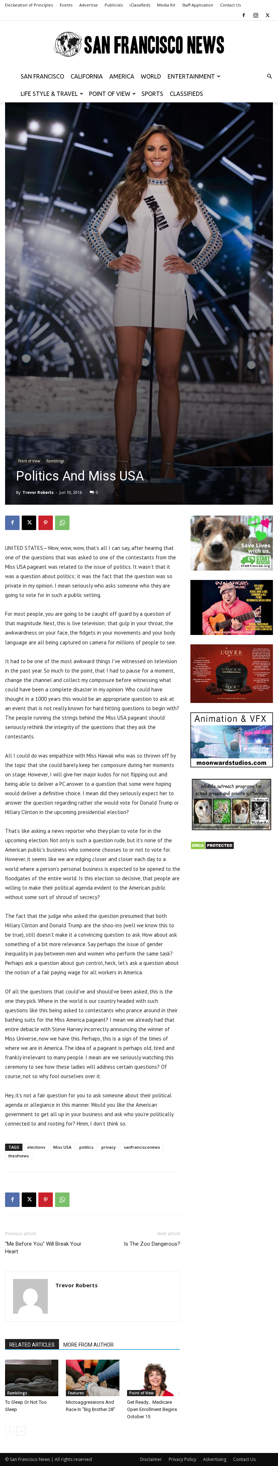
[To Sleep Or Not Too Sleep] (31, 1378)
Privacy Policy (182, 1459)
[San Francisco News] (139, 44)
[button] (269, 76)
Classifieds (186, 93)
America (121, 76)
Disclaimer (151, 1459)
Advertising (214, 1459)
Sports (152, 93)
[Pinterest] (45, 523)
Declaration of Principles (29, 5)
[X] (267, 15)
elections (36, 1147)
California (87, 76)
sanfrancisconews (142, 1147)
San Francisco (42, 76)
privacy (108, 1147)
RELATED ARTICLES (32, 1345)
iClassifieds (140, 5)
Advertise (88, 5)
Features (76, 1392)
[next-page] (21, 1431)
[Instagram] (255, 15)
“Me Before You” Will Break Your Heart (43, 1248)
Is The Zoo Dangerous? (152, 1244)
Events (66, 5)
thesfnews (18, 1155)
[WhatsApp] (62, 523)
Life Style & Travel (49, 93)
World (151, 76)
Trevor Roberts (38, 492)
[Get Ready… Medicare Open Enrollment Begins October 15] (153, 1378)
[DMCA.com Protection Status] (212, 847)
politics (86, 1147)
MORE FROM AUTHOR (88, 1345)
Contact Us (230, 5)
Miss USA (62, 1147)
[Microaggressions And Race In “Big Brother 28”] (92, 1378)
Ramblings (55, 460)
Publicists (114, 5)
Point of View (109, 93)
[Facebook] (243, 15)
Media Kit (166, 5)
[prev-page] (9, 1431)
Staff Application (197, 5)
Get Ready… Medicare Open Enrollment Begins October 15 (152, 1409)
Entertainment (191, 76)
